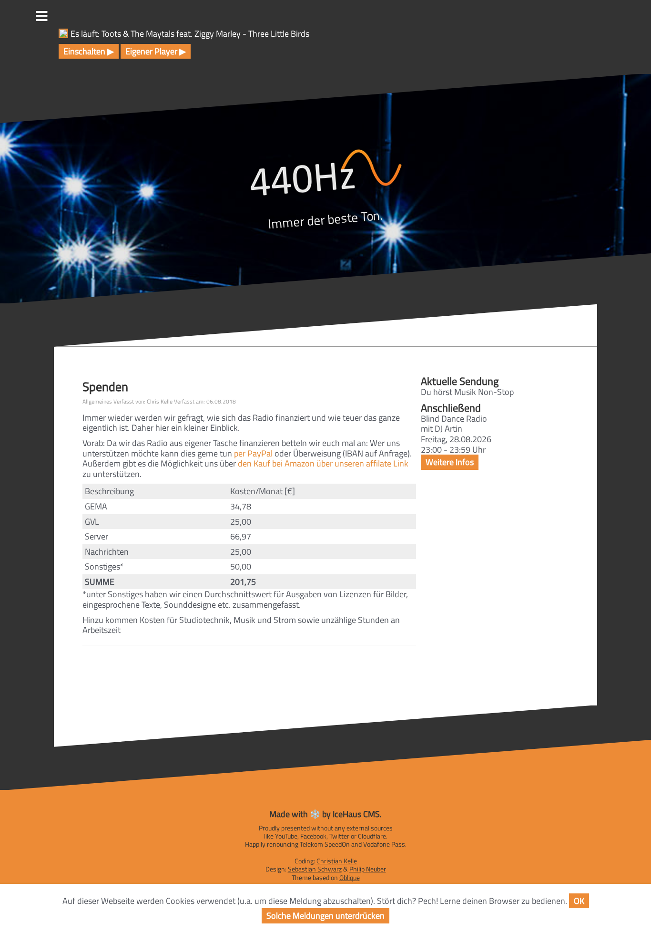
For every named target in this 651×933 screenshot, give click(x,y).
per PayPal (253, 453)
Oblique (349, 877)
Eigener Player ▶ (155, 51)
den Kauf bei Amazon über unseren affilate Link (323, 463)
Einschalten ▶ (88, 51)
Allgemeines (97, 401)
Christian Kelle (336, 861)
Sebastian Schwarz (315, 869)
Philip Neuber (367, 869)
